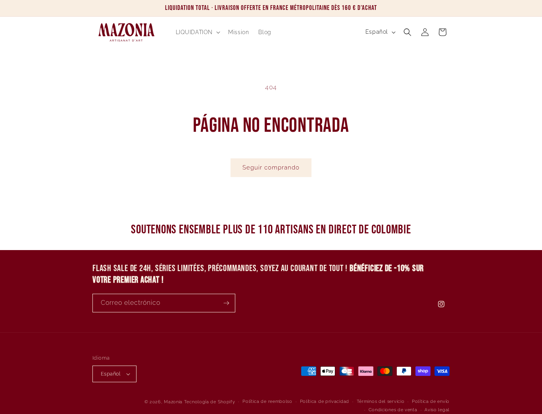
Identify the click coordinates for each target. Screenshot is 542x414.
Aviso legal (437, 409)
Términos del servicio (381, 401)
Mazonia (173, 401)
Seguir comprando (271, 167)
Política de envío (431, 401)
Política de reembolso (267, 401)
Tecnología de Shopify (209, 401)
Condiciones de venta (393, 409)
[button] (197, 32)
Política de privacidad (324, 401)
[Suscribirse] (226, 303)
